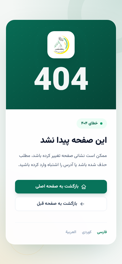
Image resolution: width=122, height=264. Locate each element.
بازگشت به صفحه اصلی (57, 186)
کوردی (86, 232)
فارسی (102, 232)
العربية (71, 232)
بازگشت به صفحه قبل (57, 203)
